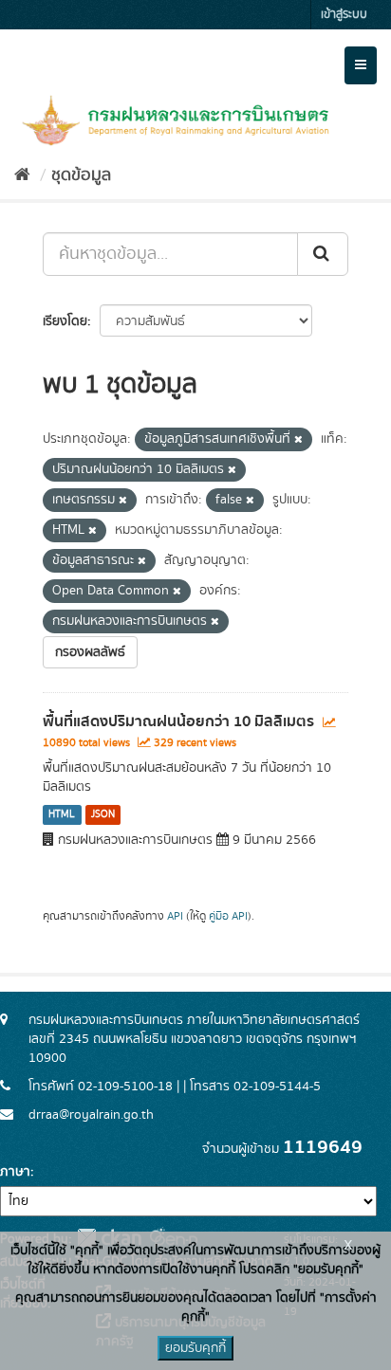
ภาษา (15, 1171)
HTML (61, 814)
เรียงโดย (65, 321)
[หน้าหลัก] (22, 175)
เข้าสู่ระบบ (344, 15)
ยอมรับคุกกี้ (195, 1348)
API (175, 916)
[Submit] (322, 254)
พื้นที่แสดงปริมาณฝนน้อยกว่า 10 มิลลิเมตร (178, 721)
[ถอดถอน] (298, 440)
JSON (103, 814)
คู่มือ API (228, 916)
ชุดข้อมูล (81, 175)
